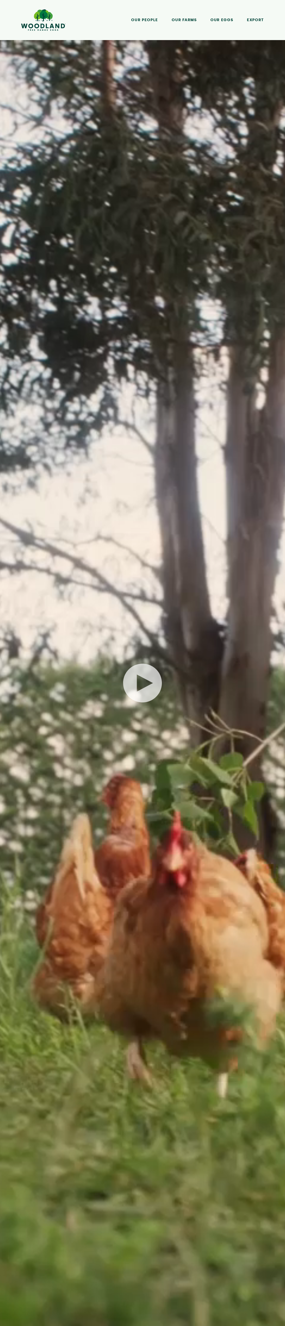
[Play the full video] (142, 683)
